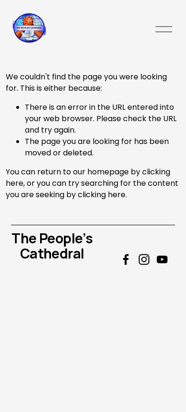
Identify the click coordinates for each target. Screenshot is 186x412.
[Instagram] (144, 259)
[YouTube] (162, 259)
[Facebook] (126, 259)
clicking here (101, 194)
